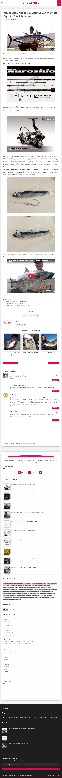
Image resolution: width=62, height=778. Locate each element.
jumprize (48, 589)
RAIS (28, 593)
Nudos (25, 591)
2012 (5, 662)
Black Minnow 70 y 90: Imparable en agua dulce (23, 549)
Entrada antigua (53, 363)
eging (16, 587)
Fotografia (37, 587)
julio (7, 637)
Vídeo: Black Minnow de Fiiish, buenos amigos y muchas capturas (12, 354)
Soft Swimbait (24, 597)
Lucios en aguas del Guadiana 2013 (49, 353)
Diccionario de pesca (8, 587)
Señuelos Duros (31, 595)
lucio (9, 591)
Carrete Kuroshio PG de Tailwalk (14, 303)
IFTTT (31, 589)
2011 (5, 664)
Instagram (36, 589)
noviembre (8, 628)
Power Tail (5, 593)
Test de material (7, 599)
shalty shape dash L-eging (10, 597)
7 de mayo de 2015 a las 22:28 (18, 385)
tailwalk (51, 597)
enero (7, 654)
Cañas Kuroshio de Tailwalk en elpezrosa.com (18, 305)
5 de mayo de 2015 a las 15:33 (18, 376)
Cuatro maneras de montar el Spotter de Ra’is (23, 539)
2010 (5, 666)
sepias (38, 595)
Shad (42, 595)
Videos (14, 599)
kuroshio (54, 589)
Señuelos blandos (7, 595)
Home (44, 775)
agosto (7, 635)
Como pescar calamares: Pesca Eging (18, 743)
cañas (55, 583)
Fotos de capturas (7, 589)
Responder (55, 380)
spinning (32, 597)
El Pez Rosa (7, 19)
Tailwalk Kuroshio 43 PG (25, 114)
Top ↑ (58, 775)
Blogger (36, 677)
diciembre (8, 625)
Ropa (38, 593)
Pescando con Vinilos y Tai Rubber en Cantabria (23, 567)
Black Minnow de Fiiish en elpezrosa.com (16, 301)
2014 (5, 657)
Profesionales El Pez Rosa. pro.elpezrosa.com (23, 530)
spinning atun (38, 597)
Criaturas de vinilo (34, 585)
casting (10, 585)
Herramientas (17, 589)
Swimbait (45, 597)
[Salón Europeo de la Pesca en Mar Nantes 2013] (30, 342)
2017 (5, 619)
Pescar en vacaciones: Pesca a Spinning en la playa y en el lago (27, 512)
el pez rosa (31, 2)
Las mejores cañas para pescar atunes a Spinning (24, 484)
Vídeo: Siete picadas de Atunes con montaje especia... (19, 643)
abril (7, 647)
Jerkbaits (42, 589)
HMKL (23, 589)
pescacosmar (13, 411)
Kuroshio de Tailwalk (25, 63)
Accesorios (6, 583)
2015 (5, 624)
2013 (5, 659)
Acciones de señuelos (15, 583)
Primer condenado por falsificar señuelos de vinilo (24, 521)
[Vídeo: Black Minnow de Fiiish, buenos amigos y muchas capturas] (11, 342)
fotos (49, 587)
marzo (7, 649)
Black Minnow (42, 583)
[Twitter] (29, 472)
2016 (5, 621)
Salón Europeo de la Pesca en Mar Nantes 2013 (31, 353)
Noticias (13, 591)
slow (19, 597)
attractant (24, 583)
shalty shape (48, 595)
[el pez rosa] (5, 713)
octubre (8, 630)
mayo (7, 639)
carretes (5, 585)
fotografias (44, 587)
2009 (5, 669)
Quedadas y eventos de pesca (17, 593)
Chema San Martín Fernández (18, 375)
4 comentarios (16, 19)
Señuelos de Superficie (20, 595)
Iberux (27, 589)
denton (47, 585)
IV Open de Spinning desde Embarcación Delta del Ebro (19, 641)
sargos (42, 593)
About (53, 775)
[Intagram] (40, 472)
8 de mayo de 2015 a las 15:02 (20, 396)
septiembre (9, 632)
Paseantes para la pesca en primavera (21, 503)
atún (30, 583)
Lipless (5, 591)
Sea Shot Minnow (50, 593)
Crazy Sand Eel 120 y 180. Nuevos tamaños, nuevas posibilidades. (28, 558)
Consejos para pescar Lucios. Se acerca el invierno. (24, 493)
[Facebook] (19, 472)
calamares (49, 583)
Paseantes (35, 591)
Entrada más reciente (10, 363)
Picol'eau (50, 591)
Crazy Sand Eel (24, 585)
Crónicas (42, 585)
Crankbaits (16, 585)
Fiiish (32, 587)
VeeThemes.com (28, 775)
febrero (8, 651)
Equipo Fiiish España (24, 587)
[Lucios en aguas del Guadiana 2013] (49, 342)
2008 (5, 671)
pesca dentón (42, 591)
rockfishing (33, 593)
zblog (18, 599)
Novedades (20, 591)
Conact (49, 775)
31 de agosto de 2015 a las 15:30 (19, 413)
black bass (35, 583)
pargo (29, 591)
